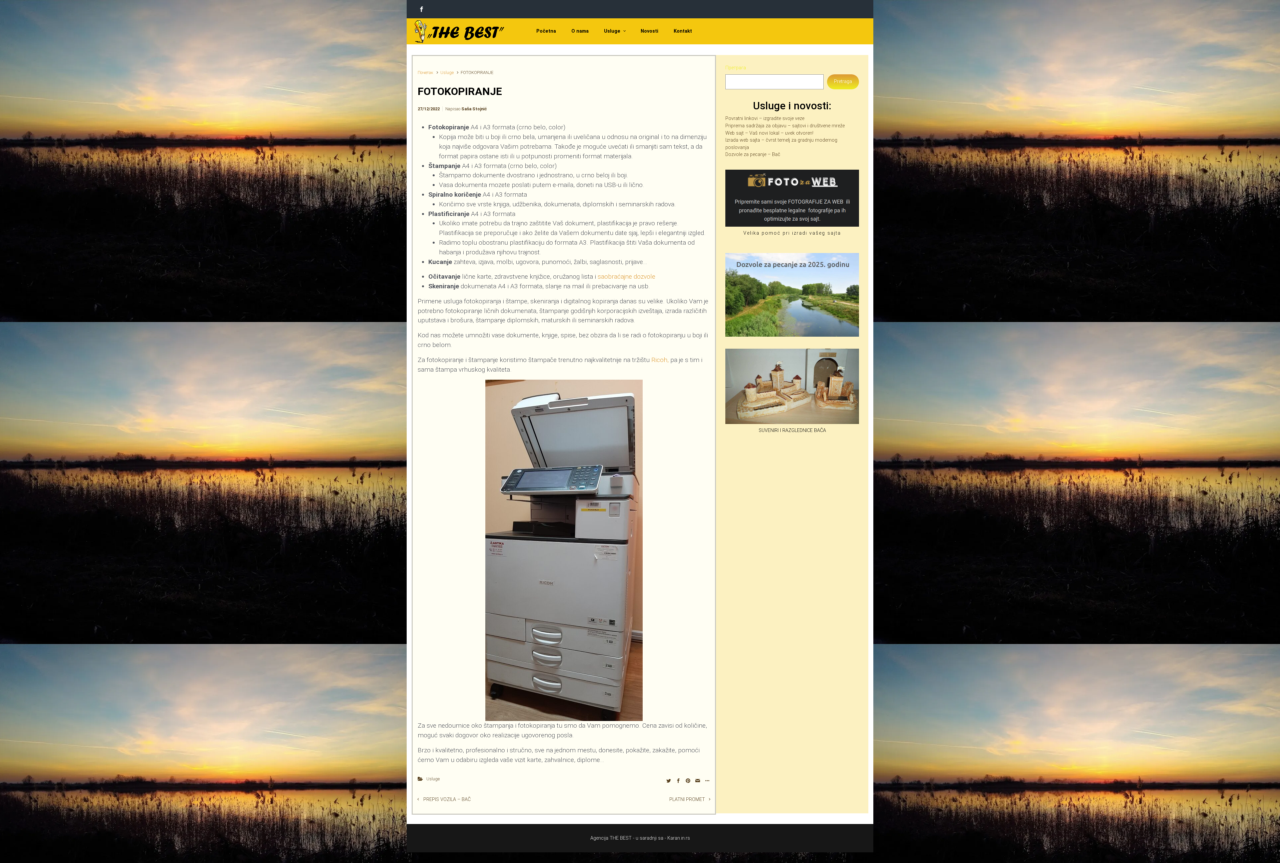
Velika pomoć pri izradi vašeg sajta (792, 233)
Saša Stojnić (474, 108)
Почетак (425, 72)
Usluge (447, 72)
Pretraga (843, 81)
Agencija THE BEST (611, 838)
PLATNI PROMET (687, 799)
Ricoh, (660, 360)
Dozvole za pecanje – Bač (752, 154)
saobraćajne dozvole (626, 276)
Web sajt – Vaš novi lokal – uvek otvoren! (769, 133)
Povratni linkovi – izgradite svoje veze (764, 118)
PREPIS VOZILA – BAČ (447, 799)
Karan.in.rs (678, 838)
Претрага (735, 68)
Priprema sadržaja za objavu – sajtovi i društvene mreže (785, 126)
